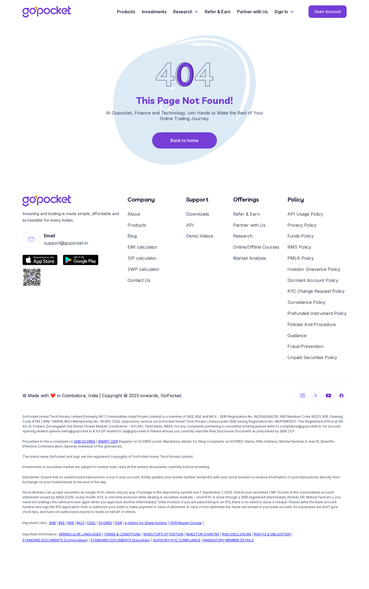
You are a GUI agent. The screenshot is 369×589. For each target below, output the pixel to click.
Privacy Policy (302, 225)
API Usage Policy (305, 214)
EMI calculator (142, 247)
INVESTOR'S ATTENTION (163, 534)
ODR (118, 523)
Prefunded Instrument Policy (317, 313)
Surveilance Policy (306, 302)
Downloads (197, 214)
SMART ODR (108, 441)
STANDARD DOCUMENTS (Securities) (120, 540)
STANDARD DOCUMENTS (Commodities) (55, 540)
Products (126, 11)
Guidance (297, 335)
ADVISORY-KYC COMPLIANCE (176, 540)
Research (243, 236)
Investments (154, 11)
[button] (185, 11)
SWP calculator (144, 269)
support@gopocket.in (66, 243)
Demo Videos (199, 236)
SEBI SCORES (84, 441)
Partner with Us (252, 11)
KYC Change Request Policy (316, 291)
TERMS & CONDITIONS (122, 534)
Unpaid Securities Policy (312, 357)
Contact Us (139, 280)
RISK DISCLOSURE (236, 534)
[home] (46, 12)
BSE (62, 523)
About (134, 214)
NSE (71, 523)
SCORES (105, 523)
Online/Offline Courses (256, 247)
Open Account (327, 11)
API (190, 225)
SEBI (52, 523)
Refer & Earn (217, 11)
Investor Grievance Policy (313, 269)
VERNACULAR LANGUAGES (80, 534)
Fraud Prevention (305, 346)
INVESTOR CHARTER (202, 534)
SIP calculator (142, 258)
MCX (80, 523)
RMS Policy (299, 247)
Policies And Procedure (311, 324)
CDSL (91, 523)
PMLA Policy (300, 258)
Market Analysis (249, 258)
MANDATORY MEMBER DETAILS (228, 540)
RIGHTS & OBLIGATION (272, 534)
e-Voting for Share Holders (146, 523)
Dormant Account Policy (312, 280)
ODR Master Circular (186, 523)
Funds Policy (300, 236)
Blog (132, 236)
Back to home (184, 140)
